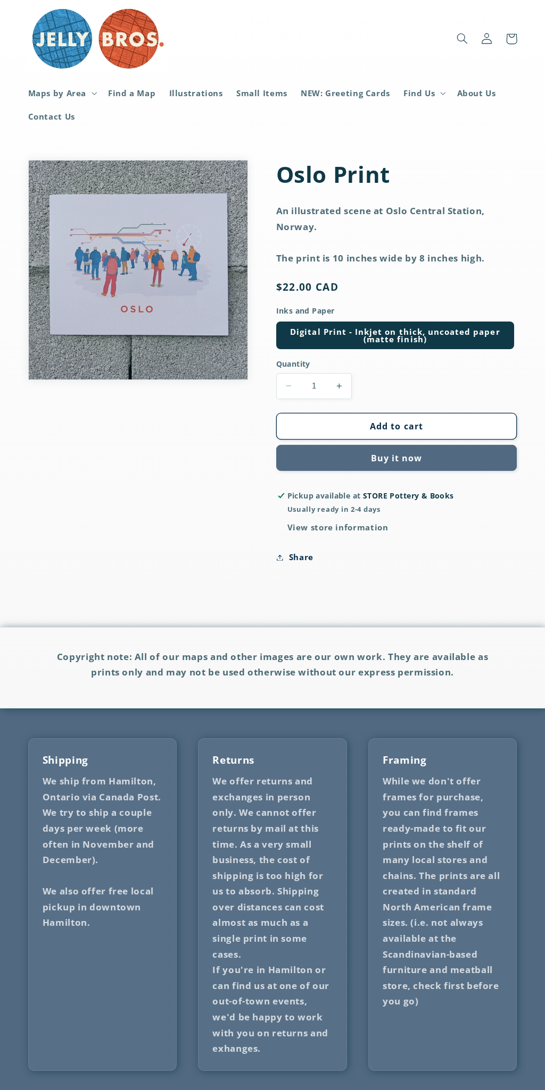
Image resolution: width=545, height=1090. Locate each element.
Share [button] (301, 557)
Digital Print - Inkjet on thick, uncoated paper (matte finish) (395, 335)
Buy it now (397, 458)
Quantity (293, 364)
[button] (61, 93)
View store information (338, 527)
